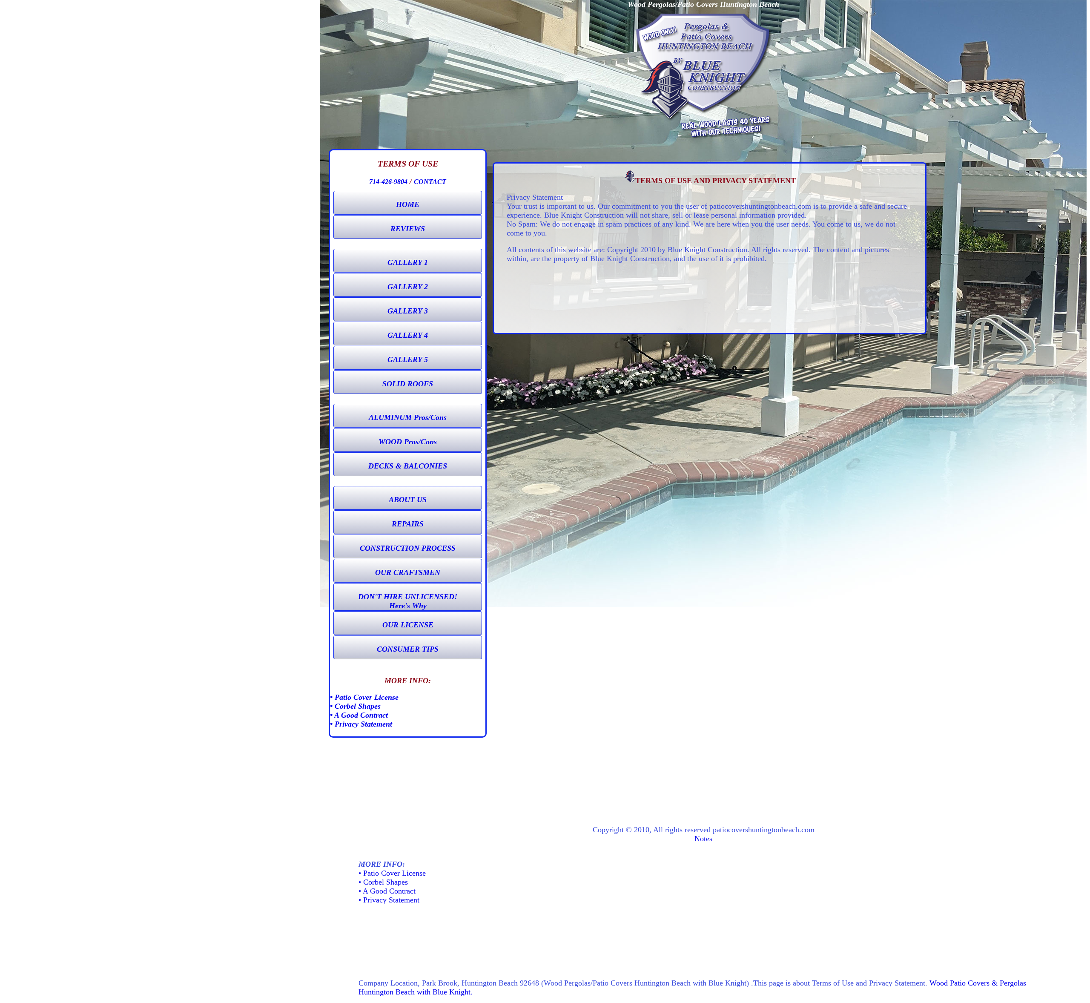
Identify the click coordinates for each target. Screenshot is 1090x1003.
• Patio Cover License (364, 697)
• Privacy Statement (361, 724)
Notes (703, 838)
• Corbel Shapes (355, 706)
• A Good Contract (359, 715)
